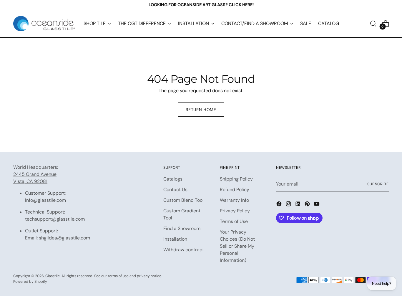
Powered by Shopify (30, 281)
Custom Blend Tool (183, 200)
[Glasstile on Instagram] (289, 205)
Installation (175, 239)
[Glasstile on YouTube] (317, 205)
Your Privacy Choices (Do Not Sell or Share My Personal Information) (237, 246)
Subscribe (377, 184)
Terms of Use (234, 221)
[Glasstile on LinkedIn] (298, 205)
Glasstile (52, 276)
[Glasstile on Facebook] (279, 205)
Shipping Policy (236, 179)
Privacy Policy (235, 211)
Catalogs (172, 179)
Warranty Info (234, 200)
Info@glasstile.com (45, 200)
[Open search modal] (373, 23)
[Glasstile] (44, 23)
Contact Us (175, 189)
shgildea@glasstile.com (64, 238)
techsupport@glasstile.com (55, 219)
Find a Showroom (181, 228)
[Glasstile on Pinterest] (307, 205)
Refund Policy (234, 189)
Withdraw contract (183, 250)
